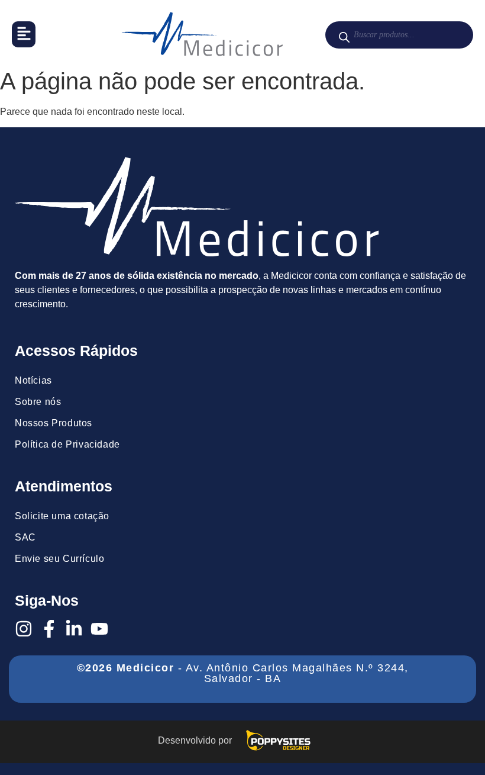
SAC (25, 537)
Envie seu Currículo (59, 559)
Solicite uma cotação (62, 516)
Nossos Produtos (53, 423)
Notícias (33, 380)
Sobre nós (38, 402)
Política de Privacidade (67, 444)
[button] (23, 34)
